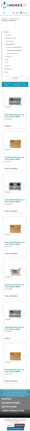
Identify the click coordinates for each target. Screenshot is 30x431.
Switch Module (9, 41)
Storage (6, 72)
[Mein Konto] (13, 12)
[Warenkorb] (17, 12)
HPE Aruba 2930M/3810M (14, 47)
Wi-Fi (6, 63)
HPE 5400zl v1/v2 (12, 53)
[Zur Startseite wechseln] (15, 5)
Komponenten (8, 69)
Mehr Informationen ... (15, 422)
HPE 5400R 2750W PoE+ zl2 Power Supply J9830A (14, 201)
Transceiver (8, 56)
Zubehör (7, 66)
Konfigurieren (20, 425)
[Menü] (4, 12)
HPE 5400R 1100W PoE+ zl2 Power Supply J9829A (14, 116)
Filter (16, 78)
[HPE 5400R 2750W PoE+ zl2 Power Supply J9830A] (15, 186)
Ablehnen (10, 425)
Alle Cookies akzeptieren (15, 428)
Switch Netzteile (10, 44)
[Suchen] (9, 12)
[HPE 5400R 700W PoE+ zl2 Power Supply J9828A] (15, 271)
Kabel (6, 59)
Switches (7, 35)
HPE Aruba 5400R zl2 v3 (14, 50)
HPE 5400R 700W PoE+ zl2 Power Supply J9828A (14, 285)
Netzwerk (6, 32)
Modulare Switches (10, 38)
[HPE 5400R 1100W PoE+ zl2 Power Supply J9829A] (15, 101)
